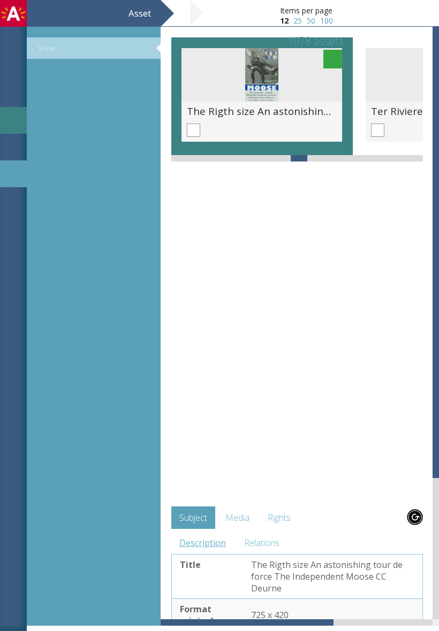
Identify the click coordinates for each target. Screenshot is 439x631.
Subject (193, 518)
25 (297, 21)
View (46, 48)
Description (202, 543)
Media (237, 518)
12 (284, 21)
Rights (279, 518)
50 (311, 21)
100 (326, 21)
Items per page (306, 10)
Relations (261, 543)
